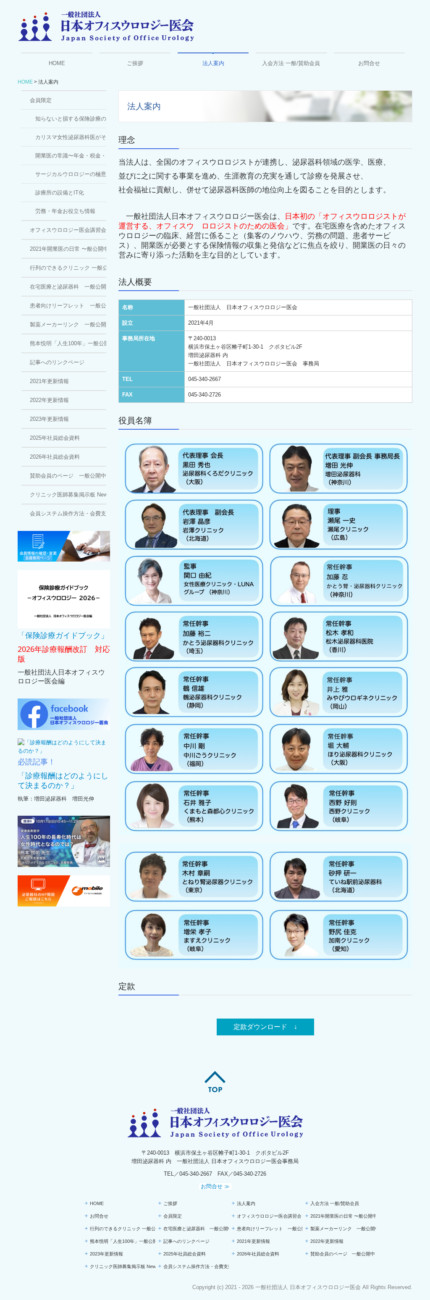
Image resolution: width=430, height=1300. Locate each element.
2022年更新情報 (49, 400)
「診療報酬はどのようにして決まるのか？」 (63, 780)
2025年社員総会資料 (55, 438)
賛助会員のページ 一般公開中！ (68, 476)
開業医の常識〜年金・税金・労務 (70, 155)
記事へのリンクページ (57, 362)
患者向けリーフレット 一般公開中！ (68, 305)
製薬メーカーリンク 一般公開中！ (68, 324)
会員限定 (41, 100)
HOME (57, 63)
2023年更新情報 (49, 419)
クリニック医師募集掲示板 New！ (68, 494)
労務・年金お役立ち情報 (65, 211)
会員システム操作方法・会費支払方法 (68, 513)
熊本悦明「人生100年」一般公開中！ (68, 343)
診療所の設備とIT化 (59, 192)
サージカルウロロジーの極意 (70, 174)
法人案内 (213, 63)
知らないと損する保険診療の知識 (70, 119)
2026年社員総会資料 (55, 457)
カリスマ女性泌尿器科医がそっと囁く (70, 137)
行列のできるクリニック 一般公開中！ (68, 268)
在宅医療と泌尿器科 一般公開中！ (68, 287)
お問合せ (369, 63)
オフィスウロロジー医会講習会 (68, 230)
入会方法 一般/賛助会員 (291, 63)
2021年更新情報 (49, 381)
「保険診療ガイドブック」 (63, 635)
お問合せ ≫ (215, 1186)
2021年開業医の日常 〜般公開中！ (68, 249)
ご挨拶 (135, 63)
